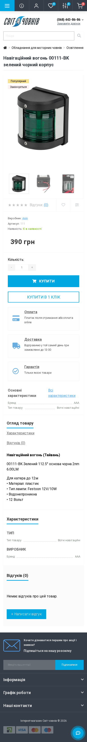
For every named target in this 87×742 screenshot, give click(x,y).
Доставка (33, 339)
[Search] (79, 35)
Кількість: (16, 259)
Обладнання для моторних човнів (37, 48)
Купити (46, 281)
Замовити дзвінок (68, 23)
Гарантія (31, 367)
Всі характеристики (61, 393)
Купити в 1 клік (43, 297)
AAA (25, 218)
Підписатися (69, 664)
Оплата (30, 312)
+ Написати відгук (26, 614)
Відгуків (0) (16, 443)
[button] (36, 5)
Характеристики (20, 433)
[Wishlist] (63, 205)
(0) (46, 205)
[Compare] (77, 205)
